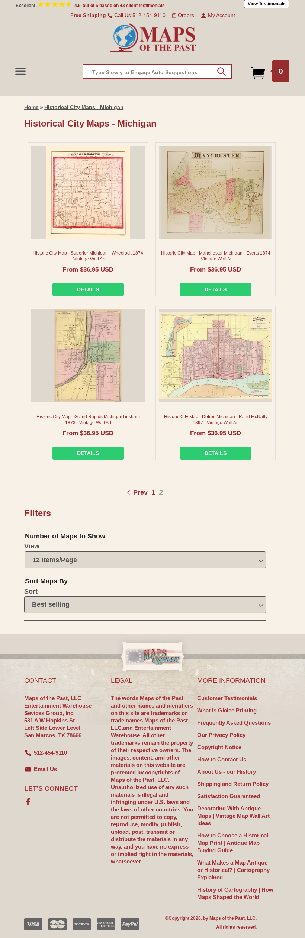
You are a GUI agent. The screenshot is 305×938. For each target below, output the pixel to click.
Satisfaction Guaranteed (228, 796)
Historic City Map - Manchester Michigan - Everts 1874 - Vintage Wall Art (215, 256)
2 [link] (161, 492)
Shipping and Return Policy (233, 784)
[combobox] (157, 71)
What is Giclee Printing (227, 710)
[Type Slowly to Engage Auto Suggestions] (221, 71)
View (31, 546)
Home (31, 107)
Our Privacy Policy (221, 735)
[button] (20, 71)
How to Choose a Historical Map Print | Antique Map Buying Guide (232, 842)
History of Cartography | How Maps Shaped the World (235, 893)
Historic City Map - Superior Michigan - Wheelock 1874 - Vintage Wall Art (88, 256)
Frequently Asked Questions (234, 722)
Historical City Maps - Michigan (83, 107)
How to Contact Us (221, 759)
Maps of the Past (227, 918)
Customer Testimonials (227, 698)
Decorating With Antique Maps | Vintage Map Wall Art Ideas (233, 815)
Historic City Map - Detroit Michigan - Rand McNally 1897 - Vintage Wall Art (215, 419)
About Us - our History (226, 771)
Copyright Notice (219, 747)
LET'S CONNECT (51, 788)
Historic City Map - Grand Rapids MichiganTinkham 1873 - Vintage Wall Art (88, 419)
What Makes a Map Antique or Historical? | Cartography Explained (233, 869)
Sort (31, 591)
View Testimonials (267, 3)
